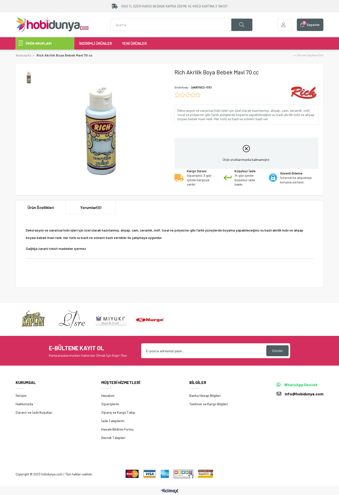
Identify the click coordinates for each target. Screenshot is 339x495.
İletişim (21, 395)
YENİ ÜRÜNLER (134, 43)
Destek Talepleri (113, 438)
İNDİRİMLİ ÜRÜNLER (95, 43)
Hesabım (107, 395)
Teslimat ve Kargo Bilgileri (208, 404)
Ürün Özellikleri (41, 207)
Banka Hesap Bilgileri (205, 395)
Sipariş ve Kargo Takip (118, 412)
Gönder (277, 351)
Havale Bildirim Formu (117, 429)
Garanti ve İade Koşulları (34, 412)
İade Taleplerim (112, 421)
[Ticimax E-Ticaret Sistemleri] (169, 491)
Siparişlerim (110, 404)
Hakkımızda (24, 404)
